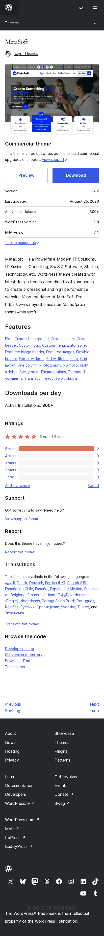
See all (93, 485)
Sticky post (28, 372)
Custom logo (29, 345)
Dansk (22, 583)
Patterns (62, 760)
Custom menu (53, 345)
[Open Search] (81, 7)
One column (27, 365)
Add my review (17, 485)
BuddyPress (19, 846)
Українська (14, 613)
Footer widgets (31, 358)
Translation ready (39, 378)
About (10, 733)
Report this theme (20, 552)
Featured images (60, 352)
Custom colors (63, 339)
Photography (50, 365)
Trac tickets (15, 667)
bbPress (15, 837)
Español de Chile (19, 589)
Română (11, 607)
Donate (64, 794)
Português (85, 601)
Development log (19, 648)
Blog (9, 339)
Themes (12, 23)
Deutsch (36, 583)
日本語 (62, 595)
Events (61, 785)
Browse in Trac (17, 661)
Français (34, 595)
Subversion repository (23, 655)
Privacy (12, 760)
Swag (62, 803)
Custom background (32, 339)
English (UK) (55, 583)
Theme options (53, 372)
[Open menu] (96, 7)
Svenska (68, 607)
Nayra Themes (26, 53)
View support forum (21, 519)
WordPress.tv (20, 803)
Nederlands (30, 601)
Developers (15, 794)
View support (53, 159)
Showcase (64, 733)
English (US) (77, 583)
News (10, 742)
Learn (10, 776)
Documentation (19, 785)
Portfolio (70, 365)
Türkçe (83, 607)
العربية (10, 583)
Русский (27, 607)
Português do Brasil (58, 601)
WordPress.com (22, 819)
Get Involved (67, 776)
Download (76, 175)
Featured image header (24, 352)
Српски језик (48, 607)
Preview (26, 175)
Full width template (62, 358)
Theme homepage (20, 242)
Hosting (12, 751)
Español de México (66, 589)
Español (41, 589)
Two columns (66, 378)
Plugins (61, 751)
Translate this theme (22, 624)
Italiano (49, 595)
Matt (12, 828)
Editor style (76, 345)
